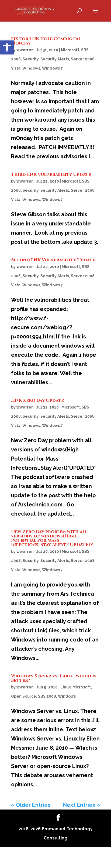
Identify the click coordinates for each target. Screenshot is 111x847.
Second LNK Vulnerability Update (53, 260)
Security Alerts (54, 59)
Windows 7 (52, 68)
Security (31, 59)
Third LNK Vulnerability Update (51, 174)
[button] (7, 47)
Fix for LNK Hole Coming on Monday (45, 41)
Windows (31, 68)
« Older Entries (30, 805)
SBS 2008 (47, 696)
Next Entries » (81, 805)
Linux (65, 687)
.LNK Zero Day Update (37, 400)
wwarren (25, 50)
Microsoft (70, 50)
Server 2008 (83, 59)
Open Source (23, 696)
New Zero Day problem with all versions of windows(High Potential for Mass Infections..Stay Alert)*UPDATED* (52, 538)
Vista (15, 68)
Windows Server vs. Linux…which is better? (53, 678)
